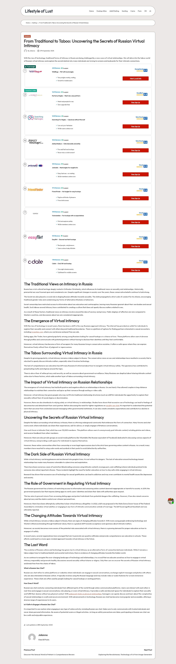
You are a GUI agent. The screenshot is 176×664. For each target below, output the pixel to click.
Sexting (27, 36)
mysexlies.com (37, 332)
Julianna (43, 635)
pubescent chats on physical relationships (85, 594)
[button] (43, 639)
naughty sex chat (112, 405)
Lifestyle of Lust (39, 11)
